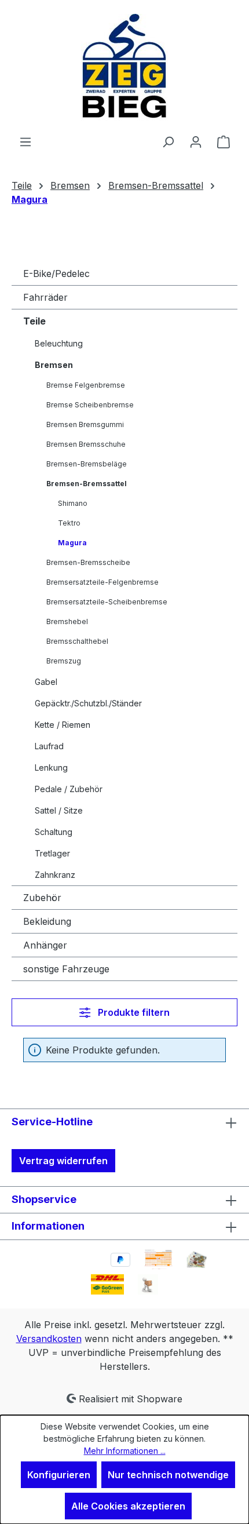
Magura (72, 542)
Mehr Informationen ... (125, 1451)
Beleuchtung (59, 343)
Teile (34, 321)
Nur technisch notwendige (168, 1475)
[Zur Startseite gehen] (124, 67)
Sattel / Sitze (59, 810)
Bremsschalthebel (77, 641)
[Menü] (25, 141)
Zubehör (42, 897)
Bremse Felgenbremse (85, 385)
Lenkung (51, 767)
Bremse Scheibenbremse (90, 404)
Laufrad (49, 746)
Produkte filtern (133, 1012)
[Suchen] (168, 141)
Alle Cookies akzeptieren (128, 1506)
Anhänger (45, 945)
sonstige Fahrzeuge (66, 969)
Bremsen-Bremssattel (86, 483)
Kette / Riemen (62, 725)
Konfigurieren (58, 1475)
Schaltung (53, 832)
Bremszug (63, 661)
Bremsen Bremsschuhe (86, 444)
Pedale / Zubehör (68, 789)
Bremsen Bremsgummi (85, 424)
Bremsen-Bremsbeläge (86, 464)
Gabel (46, 682)
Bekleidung (47, 921)
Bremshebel (67, 621)
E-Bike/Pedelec (56, 273)
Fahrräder (45, 297)
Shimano (72, 503)
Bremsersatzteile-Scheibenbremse (106, 601)
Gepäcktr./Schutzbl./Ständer (88, 703)
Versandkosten (49, 1338)
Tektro (69, 523)
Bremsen (54, 365)
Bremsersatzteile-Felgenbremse (102, 582)
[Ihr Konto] (196, 141)
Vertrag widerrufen (63, 1160)
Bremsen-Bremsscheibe (88, 562)
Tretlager (52, 853)
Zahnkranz (55, 875)
